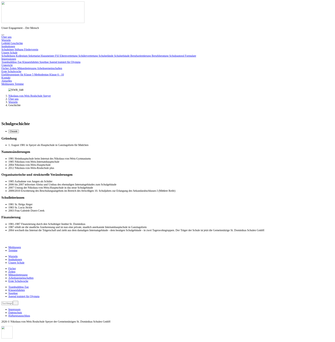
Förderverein (31, 49)
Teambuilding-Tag (11, 62)
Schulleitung (8, 55)
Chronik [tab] (13, 131)
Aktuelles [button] (6, 80)
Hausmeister (48, 55)
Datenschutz (15, 312)
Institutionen (8, 46)
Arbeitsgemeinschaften (49, 68)
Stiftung (19, 49)
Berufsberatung (160, 55)
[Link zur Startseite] (42, 22)
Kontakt (5, 77)
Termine (19, 83)
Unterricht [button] (7, 65)
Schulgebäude (122, 55)
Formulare (190, 55)
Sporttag (44, 62)
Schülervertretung (88, 55)
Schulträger (8, 49)
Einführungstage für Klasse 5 (17, 74)
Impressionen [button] (8, 58)
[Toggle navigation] (2, 34)
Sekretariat (34, 55)
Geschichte (17, 43)
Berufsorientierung (141, 55)
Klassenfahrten (30, 62)
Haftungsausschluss (19, 315)
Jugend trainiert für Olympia (64, 62)
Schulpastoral (177, 55)
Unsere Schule (9, 52)
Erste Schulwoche (11, 71)
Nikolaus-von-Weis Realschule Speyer (29, 95)
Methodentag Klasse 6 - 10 (49, 74)
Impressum (14, 309)
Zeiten (13, 68)
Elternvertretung (69, 55)
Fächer (5, 68)
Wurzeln (6, 40)
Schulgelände (106, 55)
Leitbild (6, 43)
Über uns (13, 98)
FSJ (57, 55)
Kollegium (22, 55)
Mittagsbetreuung (27, 68)
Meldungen (8, 83)
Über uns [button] (6, 36)
